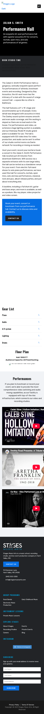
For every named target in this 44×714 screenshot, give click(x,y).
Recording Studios (10, 629)
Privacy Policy (14, 705)
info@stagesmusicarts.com (16, 580)
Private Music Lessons (11, 616)
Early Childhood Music (30, 599)
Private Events (27, 629)
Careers (6, 633)
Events (24, 626)
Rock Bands (7, 599)
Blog (23, 633)
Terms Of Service (28, 705)
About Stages (8, 626)
